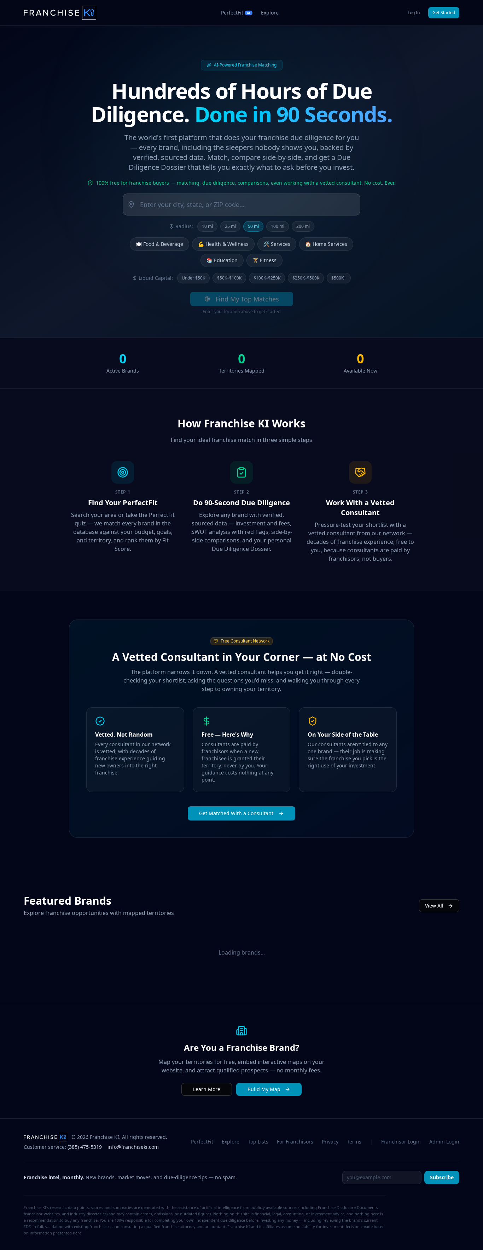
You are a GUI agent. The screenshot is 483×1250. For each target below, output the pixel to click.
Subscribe (442, 1177)
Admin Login (444, 1141)
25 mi (230, 226)
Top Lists (258, 1141)
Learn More (206, 1089)
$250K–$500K (305, 278)
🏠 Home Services (326, 244)
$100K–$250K (267, 278)
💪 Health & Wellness (223, 244)
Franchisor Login (401, 1141)
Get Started (443, 13)
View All (434, 905)
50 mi (253, 226)
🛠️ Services (276, 244)
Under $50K (193, 278)
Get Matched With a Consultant (236, 813)
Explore (270, 12)
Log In (414, 13)
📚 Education (222, 260)
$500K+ (338, 278)
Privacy (330, 1141)
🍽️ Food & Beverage (159, 244)
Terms (354, 1141)
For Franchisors (295, 1141)
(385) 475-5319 (85, 1147)
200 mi (303, 226)
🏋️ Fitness (264, 260)
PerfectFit (202, 1141)
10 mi (207, 226)
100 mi (277, 226)
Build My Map (264, 1089)
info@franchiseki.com (133, 1147)
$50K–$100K (229, 278)
